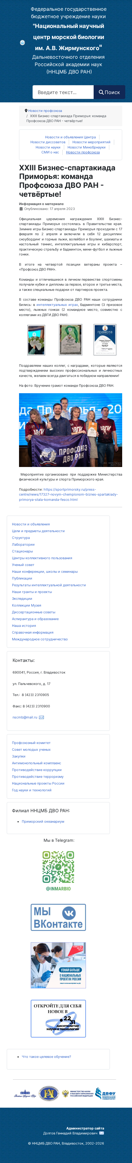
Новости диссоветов (47, 142)
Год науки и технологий (32, 790)
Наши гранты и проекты (32, 592)
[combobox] (63, 92)
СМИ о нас (50, 152)
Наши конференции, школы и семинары (45, 571)
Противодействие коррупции (37, 770)
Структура (21, 538)
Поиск (112, 92)
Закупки (18, 756)
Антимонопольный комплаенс (36, 763)
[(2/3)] (70, 340)
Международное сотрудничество (40, 639)
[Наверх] (62, 1153)
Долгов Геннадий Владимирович (70, 1133)
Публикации (22, 578)
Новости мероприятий (91, 142)
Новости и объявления (31, 524)
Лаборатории (23, 544)
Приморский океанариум (43, 821)
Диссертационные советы (33, 612)
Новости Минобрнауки (87, 147)
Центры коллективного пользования (42, 558)
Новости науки (48, 147)
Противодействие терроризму (38, 776)
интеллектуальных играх (57, 305)
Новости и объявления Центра (70, 137)
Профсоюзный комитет (31, 743)
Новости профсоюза (83, 152)
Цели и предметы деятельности (38, 531)
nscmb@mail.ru (25, 717)
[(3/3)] (105, 340)
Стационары (22, 551)
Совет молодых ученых (31, 749)
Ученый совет (23, 565)
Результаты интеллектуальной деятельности (49, 585)
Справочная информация (32, 632)
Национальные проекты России (38, 783)
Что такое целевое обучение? (46, 1056)
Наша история (24, 625)
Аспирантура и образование (35, 619)
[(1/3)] (36, 340)
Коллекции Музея (26, 605)
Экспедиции (22, 598)
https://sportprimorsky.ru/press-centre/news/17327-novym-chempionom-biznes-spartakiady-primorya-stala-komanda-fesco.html (68, 494)
